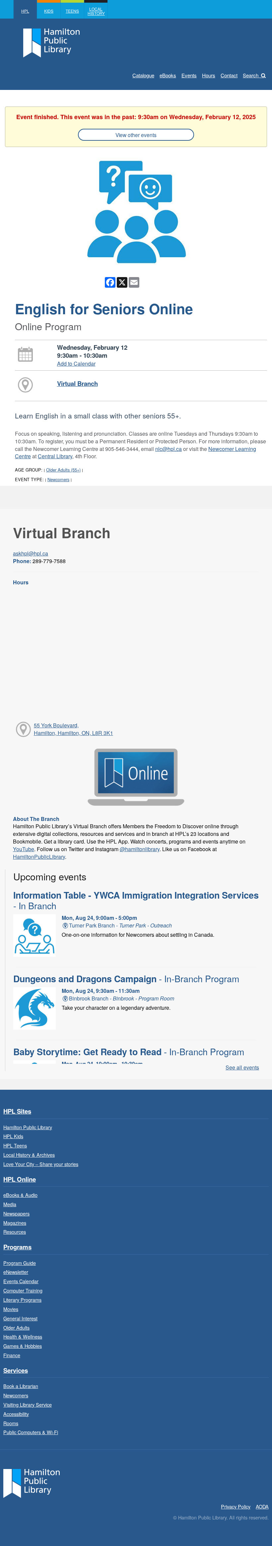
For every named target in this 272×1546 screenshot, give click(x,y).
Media (9, 1204)
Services (15, 1370)
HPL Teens (15, 1145)
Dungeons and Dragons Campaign (126, 978)
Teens (72, 11)
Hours (208, 75)
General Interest (20, 1318)
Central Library (55, 456)
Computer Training (22, 1290)
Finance (11, 1355)
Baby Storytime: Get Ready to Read (128, 1051)
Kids (48, 11)
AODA (262, 1506)
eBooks (168, 75)
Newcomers (58, 479)
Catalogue (143, 75)
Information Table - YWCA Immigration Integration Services (136, 900)
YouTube (23, 849)
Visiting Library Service (27, 1404)
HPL (25, 11)
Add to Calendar (76, 363)
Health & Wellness (22, 1336)
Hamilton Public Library (27, 1127)
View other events (136, 134)
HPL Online (19, 1179)
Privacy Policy (235, 1506)
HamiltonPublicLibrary (39, 856)
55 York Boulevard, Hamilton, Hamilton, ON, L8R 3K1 (73, 729)
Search (250, 75)
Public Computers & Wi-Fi (30, 1432)
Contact (229, 75)
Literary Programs (22, 1299)
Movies (10, 1308)
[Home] (31, 1482)
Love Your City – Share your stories (40, 1163)
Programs (17, 1247)
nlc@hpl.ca (168, 449)
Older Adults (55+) (63, 470)
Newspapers (16, 1213)
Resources (14, 1231)
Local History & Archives (29, 1154)
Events (189, 75)
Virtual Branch (77, 383)
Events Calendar (20, 1281)
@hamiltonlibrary (140, 849)
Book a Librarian (20, 1385)
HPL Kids (13, 1136)
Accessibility (16, 1413)
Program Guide (19, 1262)
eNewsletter (15, 1271)
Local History (96, 11)
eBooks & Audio (20, 1194)
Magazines (14, 1222)
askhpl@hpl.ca (30, 553)
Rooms (10, 1423)
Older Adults (16, 1327)
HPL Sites (17, 1111)
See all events (242, 1067)
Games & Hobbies (22, 1345)
